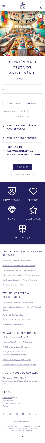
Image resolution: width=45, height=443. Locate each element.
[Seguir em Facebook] (3, 414)
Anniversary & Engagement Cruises (16, 359)
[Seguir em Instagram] (17, 414)
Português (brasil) (21, 421)
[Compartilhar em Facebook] (18, 111)
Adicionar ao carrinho (22, 103)
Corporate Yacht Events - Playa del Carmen (19, 364)
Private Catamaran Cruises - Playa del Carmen (20, 275)
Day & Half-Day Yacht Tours (13, 315)
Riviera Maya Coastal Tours (13, 325)
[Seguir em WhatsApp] (36, 414)
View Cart (22, 167)
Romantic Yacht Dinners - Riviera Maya (17, 342)
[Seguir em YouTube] (23, 414)
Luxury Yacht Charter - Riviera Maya (16, 260)
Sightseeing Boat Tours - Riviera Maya (17, 320)
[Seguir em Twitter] (10, 414)
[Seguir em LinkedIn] (29, 414)
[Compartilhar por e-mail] (28, 111)
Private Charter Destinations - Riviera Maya (19, 270)
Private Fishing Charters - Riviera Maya (17, 302)
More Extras (22, 174)
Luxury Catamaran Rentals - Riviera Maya (18, 265)
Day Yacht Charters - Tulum (13, 285)
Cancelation (7, 397)
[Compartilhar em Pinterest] (25, 111)
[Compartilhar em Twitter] (21, 111)
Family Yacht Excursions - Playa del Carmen (19, 280)
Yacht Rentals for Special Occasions (16, 347)
